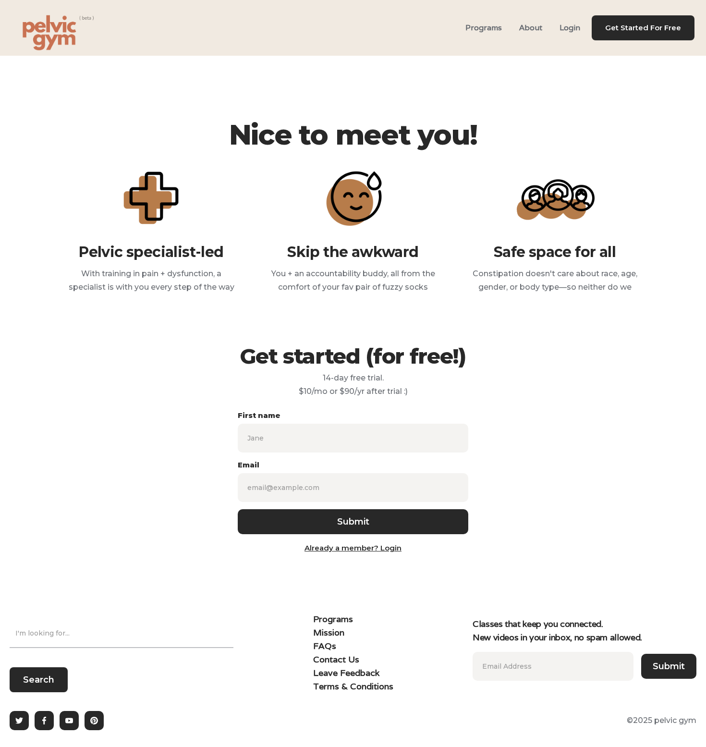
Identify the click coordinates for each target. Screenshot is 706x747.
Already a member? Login (353, 547)
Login (570, 28)
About (530, 28)
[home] (46, 28)
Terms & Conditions (353, 686)
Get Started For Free (643, 27)
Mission (328, 632)
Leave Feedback (346, 672)
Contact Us (336, 659)
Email (248, 464)
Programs (483, 28)
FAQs (324, 645)
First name (259, 415)
